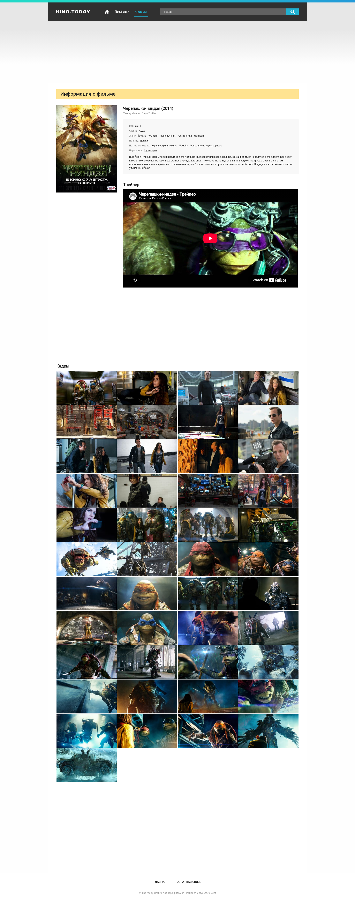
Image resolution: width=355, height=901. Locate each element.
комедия (153, 135)
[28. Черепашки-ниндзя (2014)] (268, 594)
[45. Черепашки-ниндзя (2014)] (86, 765)
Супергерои (150, 150)
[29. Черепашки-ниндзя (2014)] (86, 628)
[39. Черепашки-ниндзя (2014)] (208, 696)
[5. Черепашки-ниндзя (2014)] (86, 422)
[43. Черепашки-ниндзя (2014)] (208, 731)
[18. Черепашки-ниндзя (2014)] (147, 525)
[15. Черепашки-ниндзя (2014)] (208, 491)
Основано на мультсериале (206, 145)
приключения (168, 135)
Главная (107, 12)
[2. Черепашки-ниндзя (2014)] (147, 388)
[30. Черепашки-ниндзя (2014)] (147, 628)
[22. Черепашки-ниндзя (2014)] (147, 559)
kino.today (147, 893)
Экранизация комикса (164, 145)
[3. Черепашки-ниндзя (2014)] (208, 388)
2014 (138, 125)
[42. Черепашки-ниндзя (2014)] (147, 731)
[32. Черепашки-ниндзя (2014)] (268, 628)
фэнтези (199, 135)
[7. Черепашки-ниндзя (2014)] (208, 422)
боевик (141, 135)
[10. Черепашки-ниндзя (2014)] (147, 456)
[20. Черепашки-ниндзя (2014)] (268, 525)
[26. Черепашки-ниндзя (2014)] (147, 594)
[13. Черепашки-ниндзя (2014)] (86, 491)
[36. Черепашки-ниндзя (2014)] (268, 662)
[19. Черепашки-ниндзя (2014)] (208, 525)
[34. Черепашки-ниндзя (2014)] (147, 662)
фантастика (185, 135)
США (142, 130)
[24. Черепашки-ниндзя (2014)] (268, 559)
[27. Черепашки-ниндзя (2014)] (208, 594)
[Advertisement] (177, 52)
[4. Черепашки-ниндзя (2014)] (268, 388)
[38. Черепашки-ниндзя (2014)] (147, 696)
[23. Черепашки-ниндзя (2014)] (208, 559)
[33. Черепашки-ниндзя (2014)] (86, 662)
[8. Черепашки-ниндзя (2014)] (268, 422)
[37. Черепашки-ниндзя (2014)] (86, 696)
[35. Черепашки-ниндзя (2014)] (208, 662)
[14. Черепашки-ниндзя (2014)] (147, 491)
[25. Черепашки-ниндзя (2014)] (86, 594)
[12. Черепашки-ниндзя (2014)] (268, 456)
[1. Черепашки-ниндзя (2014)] (86, 388)
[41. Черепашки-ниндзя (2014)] (86, 731)
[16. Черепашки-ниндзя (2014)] (268, 491)
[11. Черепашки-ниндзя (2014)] (208, 456)
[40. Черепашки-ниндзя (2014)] (268, 696)
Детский (144, 140)
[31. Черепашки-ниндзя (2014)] (208, 628)
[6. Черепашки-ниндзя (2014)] (147, 422)
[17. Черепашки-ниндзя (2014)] (86, 525)
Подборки (122, 11)
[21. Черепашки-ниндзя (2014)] (86, 559)
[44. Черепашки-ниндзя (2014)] (268, 731)
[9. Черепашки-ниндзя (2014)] (86, 456)
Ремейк (183, 145)
